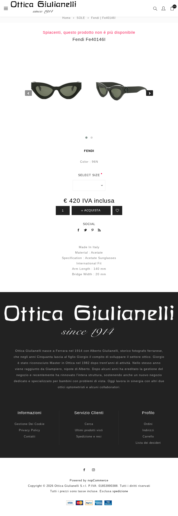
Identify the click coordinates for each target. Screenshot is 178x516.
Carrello (148, 436)
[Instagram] (93, 469)
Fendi (89, 151)
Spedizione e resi (89, 436)
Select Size (89, 175)
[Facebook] (84, 469)
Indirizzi (148, 430)
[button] (86, 137)
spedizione (120, 491)
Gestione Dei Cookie (29, 424)
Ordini (148, 424)
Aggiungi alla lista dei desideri (117, 210)
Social (89, 224)
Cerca (89, 424)
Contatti (29, 436)
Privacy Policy (29, 430)
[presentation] (28, 93)
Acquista (92, 210)
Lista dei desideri (148, 442)
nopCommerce (98, 480)
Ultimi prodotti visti (89, 430)
